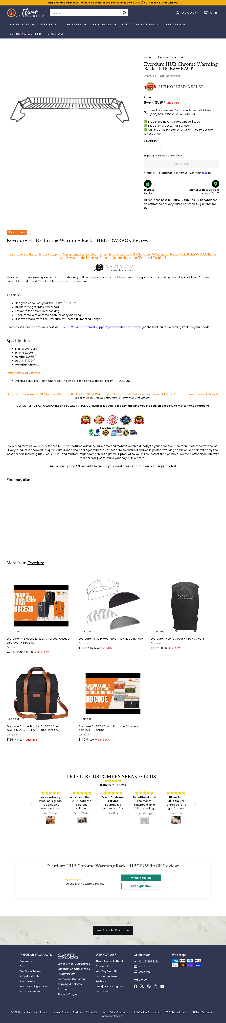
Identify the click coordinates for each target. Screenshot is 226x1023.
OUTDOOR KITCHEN (139, 24)
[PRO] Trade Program (109, 986)
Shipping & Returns (70, 984)
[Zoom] (70, 110)
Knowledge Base (106, 976)
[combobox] (89, 12)
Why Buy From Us (106, 971)
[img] (113, 781)
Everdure (177, 57)
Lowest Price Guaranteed (74, 963)
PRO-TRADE (176, 24)
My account (103, 991)
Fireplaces (26, 961)
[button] (32, 804)
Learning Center (25, 34)
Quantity (150, 141)
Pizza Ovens (27, 981)
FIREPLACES (20, 24)
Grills (22, 966)
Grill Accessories (30, 991)
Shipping (149, 155)
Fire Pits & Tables (30, 971)
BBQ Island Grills (30, 976)
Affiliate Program (69, 994)
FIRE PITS (49, 24)
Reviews (101, 981)
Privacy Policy (66, 974)
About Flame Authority (110, 961)
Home (148, 57)
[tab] (17, 232)
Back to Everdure (115, 930)
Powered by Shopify (111, 1016)
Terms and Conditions (72, 979)
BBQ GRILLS (102, 24)
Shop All (56, 34)
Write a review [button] (141, 878)
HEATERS (75, 24)
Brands (44, 1012)
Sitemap (63, 989)
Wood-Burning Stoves (34, 986)
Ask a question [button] (141, 886)
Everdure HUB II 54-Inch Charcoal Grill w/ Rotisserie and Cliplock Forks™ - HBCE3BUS (73, 381)
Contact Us (103, 966)
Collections (162, 57)
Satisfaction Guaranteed (74, 969)
